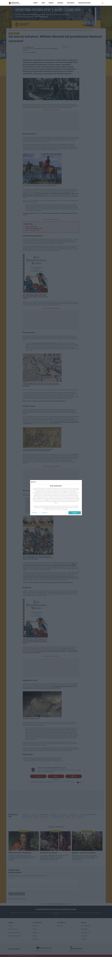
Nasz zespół (70, 3)
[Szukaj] (103, 3)
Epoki (43, 3)
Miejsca (51, 3)
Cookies (52, 509)
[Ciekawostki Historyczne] (15, 3)
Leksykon (60, 3)
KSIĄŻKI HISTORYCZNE (84, 3)
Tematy (35, 3)
